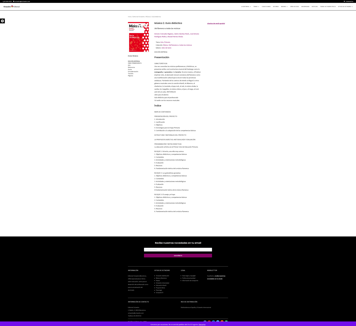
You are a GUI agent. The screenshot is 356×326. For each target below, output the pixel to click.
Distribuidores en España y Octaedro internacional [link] (196, 307)
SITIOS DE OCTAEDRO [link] (344, 6)
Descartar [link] (202, 324)
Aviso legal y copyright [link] (189, 276)
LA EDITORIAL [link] (245, 6)
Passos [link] (158, 281)
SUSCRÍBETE (178, 256)
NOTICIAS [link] (315, 6)
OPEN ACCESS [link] (294, 6)
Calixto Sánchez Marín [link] (181, 34)
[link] (2, 21)
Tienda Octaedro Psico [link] (328, 6)
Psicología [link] (159, 290)
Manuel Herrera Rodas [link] (175, 37)
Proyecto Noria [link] (160, 288)
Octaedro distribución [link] (162, 276)
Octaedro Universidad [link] (162, 283)
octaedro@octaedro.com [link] (136, 313)
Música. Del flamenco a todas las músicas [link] (177, 45)
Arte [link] (161, 42)
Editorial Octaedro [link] (139, 17)
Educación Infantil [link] (161, 285)
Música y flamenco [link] (161, 278)
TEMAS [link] (255, 6)
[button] (145, 25)
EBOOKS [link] (283, 6)
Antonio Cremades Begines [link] (163, 34)
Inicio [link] (129, 17)
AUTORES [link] (276, 6)
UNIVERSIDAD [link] (305, 6)
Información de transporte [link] (190, 281)
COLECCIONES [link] (266, 6)
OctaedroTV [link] (159, 293)
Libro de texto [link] (166, 48)
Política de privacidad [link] (188, 278)
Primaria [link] (167, 42)
